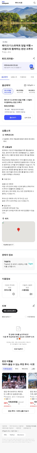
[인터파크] (4, 2)
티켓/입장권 (7, 369)
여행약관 (18, 428)
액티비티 (25, 369)
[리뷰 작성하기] (33, 306)
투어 (16, 369)
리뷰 (32, 77)
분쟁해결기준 (27, 428)
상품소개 (14, 77)
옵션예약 (5, 77)
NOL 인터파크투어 (10, 311)
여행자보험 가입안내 (7, 428)
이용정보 (23, 77)
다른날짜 (30, 85)
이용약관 (4, 426)
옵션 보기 (13, 117)
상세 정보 (27, 118)
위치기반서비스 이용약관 (16, 426)
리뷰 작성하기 (18, 349)
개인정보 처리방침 (31, 426)
